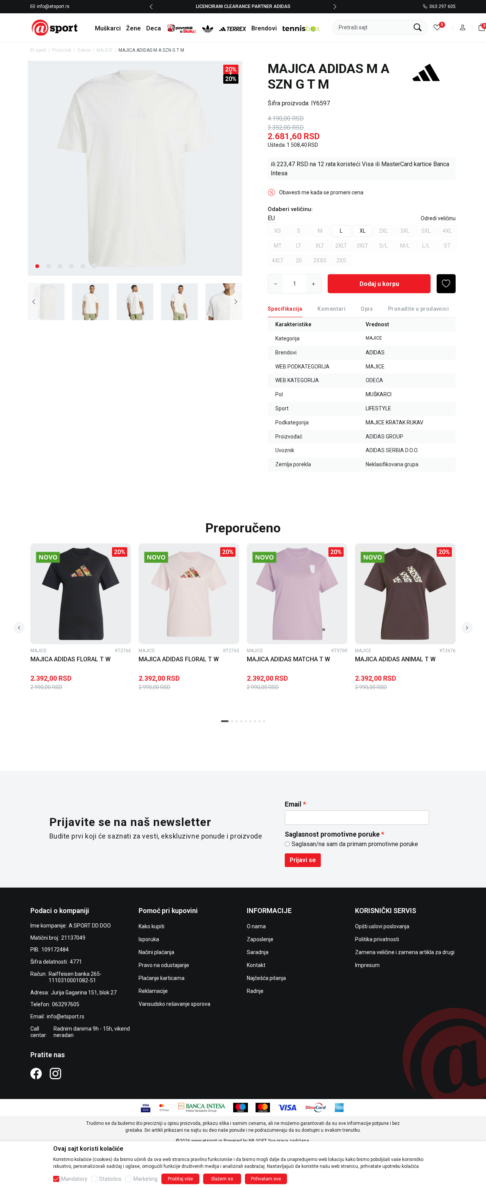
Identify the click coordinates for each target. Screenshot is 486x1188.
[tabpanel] (135, 168)
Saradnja (257, 952)
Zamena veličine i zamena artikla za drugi (404, 952)
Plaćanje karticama (162, 978)
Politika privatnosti (377, 939)
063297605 (65, 1004)
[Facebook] (36, 1073)
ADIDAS (375, 352)
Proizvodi (61, 50)
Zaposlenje (260, 939)
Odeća (84, 50)
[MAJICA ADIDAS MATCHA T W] (297, 593)
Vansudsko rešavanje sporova (174, 1004)
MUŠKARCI (378, 394)
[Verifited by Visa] (145, 1107)
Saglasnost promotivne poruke (332, 834)
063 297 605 (442, 7)
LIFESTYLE (378, 408)
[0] (437, 27)
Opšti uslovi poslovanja (382, 926)
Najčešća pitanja (266, 978)
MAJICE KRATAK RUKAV (394, 422)
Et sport (38, 50)
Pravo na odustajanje (164, 965)
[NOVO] (59, 557)
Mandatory (74, 1179)
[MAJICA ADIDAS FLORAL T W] (80, 593)
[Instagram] (55, 1073)
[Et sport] (55, 27)
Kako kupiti (151, 926)
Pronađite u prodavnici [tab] (418, 309)
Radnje (255, 991)
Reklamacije (153, 991)
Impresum (367, 965)
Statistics (110, 1179)
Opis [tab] (367, 309)
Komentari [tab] (331, 309)
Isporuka (149, 939)
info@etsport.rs (53, 7)
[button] (462, 27)
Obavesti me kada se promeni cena (321, 192)
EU (271, 218)
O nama (256, 926)
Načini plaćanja (156, 952)
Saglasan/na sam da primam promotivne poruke (355, 844)
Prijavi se (303, 860)
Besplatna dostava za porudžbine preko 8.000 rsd (274, 6)
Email (293, 804)
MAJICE (104, 50)
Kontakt (256, 965)
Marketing (145, 1179)
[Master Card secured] (164, 1107)
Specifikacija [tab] (285, 309)
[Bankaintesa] (202, 1107)
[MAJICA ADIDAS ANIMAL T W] (405, 593)
